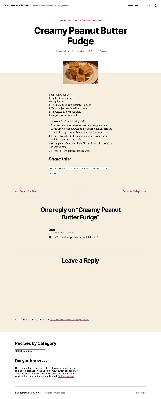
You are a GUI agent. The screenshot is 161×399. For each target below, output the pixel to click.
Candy (62, 21)
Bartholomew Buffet (16, 5)
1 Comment (102, 51)
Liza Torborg (64, 51)
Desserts (72, 21)
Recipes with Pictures (91, 21)
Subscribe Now (66, 376)
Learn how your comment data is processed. (69, 319)
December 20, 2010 (83, 51)
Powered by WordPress (54, 393)
